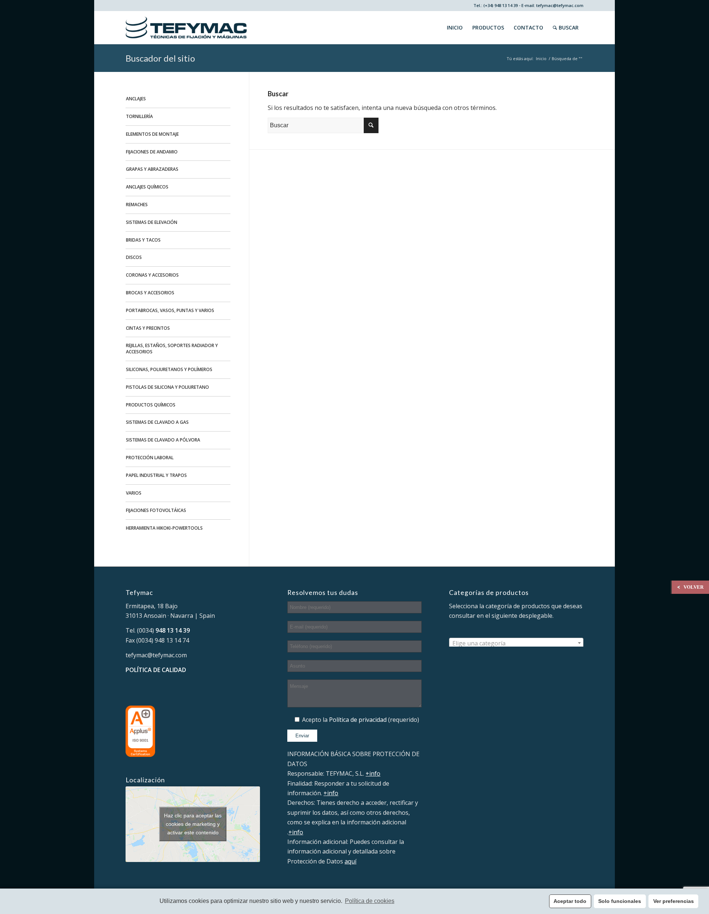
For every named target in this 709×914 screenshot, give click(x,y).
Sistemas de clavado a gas (157, 422)
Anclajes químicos (147, 187)
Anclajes (136, 99)
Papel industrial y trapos (156, 475)
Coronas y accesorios (152, 275)
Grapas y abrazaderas (152, 169)
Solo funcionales (619, 901)
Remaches (137, 204)
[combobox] (516, 643)
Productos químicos (150, 405)
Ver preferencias (673, 901)
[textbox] (516, 643)
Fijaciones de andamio (152, 152)
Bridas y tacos (143, 240)
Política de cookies (369, 901)
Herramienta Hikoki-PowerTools (164, 528)
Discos (134, 257)
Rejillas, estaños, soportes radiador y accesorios (172, 348)
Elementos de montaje (152, 134)
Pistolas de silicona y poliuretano (167, 387)
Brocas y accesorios (150, 293)
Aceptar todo (570, 901)
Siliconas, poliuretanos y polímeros (169, 369)
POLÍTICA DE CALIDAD (156, 670)
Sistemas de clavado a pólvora (163, 440)
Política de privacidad (358, 720)
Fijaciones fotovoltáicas (156, 510)
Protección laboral (150, 457)
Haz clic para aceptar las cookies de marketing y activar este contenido (193, 824)
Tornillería (139, 116)
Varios (133, 493)
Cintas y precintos (148, 328)
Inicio (541, 58)
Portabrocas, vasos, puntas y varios (170, 310)
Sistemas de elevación (151, 222)
